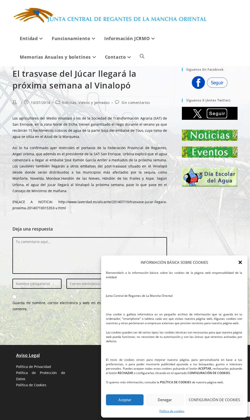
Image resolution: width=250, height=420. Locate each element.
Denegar (165, 399)
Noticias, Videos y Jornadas (86, 102)
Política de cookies (171, 411)
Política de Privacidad (33, 366)
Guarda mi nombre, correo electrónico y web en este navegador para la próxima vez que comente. (89, 305)
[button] (240, 262)
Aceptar (124, 399)
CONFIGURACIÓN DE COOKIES (214, 399)
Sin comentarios (136, 102)
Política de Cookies (31, 385)
